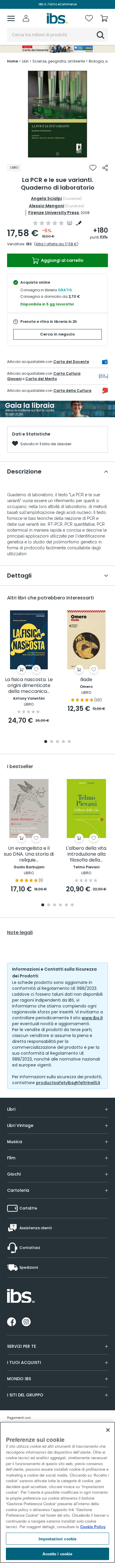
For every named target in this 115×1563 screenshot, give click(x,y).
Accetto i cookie (57, 1554)
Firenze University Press (53, 213)
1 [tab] (57, 154)
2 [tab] (51, 742)
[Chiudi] (107, 1430)
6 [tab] (72, 905)
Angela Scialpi (46, 198)
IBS (29, 243)
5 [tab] (69, 742)
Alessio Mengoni (46, 206)
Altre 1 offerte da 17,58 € (56, 243)
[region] (57, 1492)
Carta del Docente (71, 361)
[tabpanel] (57, 114)
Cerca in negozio (57, 334)
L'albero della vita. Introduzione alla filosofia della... (86, 854)
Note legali (20, 932)
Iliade (86, 680)
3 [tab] (57, 742)
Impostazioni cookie (57, 1538)
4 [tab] (63, 742)
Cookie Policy (93, 1526)
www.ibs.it (92, 1018)
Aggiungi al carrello (61, 260)
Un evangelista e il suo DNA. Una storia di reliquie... (29, 854)
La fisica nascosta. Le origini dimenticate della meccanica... (29, 686)
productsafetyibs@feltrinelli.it (68, 1083)
